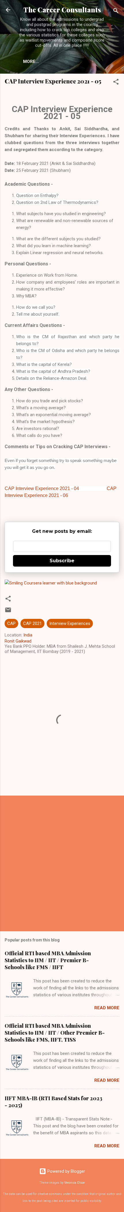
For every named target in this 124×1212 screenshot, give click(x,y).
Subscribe (62, 560)
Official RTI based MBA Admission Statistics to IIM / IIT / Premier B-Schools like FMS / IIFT (48, 960)
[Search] (115, 12)
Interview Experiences (69, 623)
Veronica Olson (74, 1183)
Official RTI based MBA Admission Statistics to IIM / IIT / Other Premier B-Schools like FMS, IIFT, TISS (55, 1032)
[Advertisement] (62, 863)
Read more (106, 1007)
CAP (11, 623)
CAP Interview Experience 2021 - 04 (42, 488)
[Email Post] (8, 612)
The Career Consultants (62, 9)
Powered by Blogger (65, 1171)
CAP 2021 (32, 623)
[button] (115, 82)
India (27, 635)
